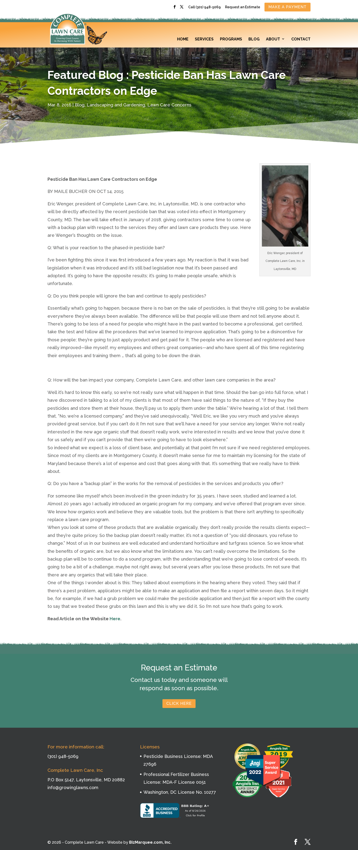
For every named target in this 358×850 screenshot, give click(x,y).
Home (182, 39)
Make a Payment (287, 7)
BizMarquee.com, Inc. (150, 842)
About (273, 39)
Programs (231, 39)
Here (115, 618)
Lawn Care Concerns (169, 104)
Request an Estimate (242, 7)
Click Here (179, 703)
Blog (254, 39)
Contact (301, 39)
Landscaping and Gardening (116, 104)
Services (204, 39)
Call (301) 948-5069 (204, 7)
